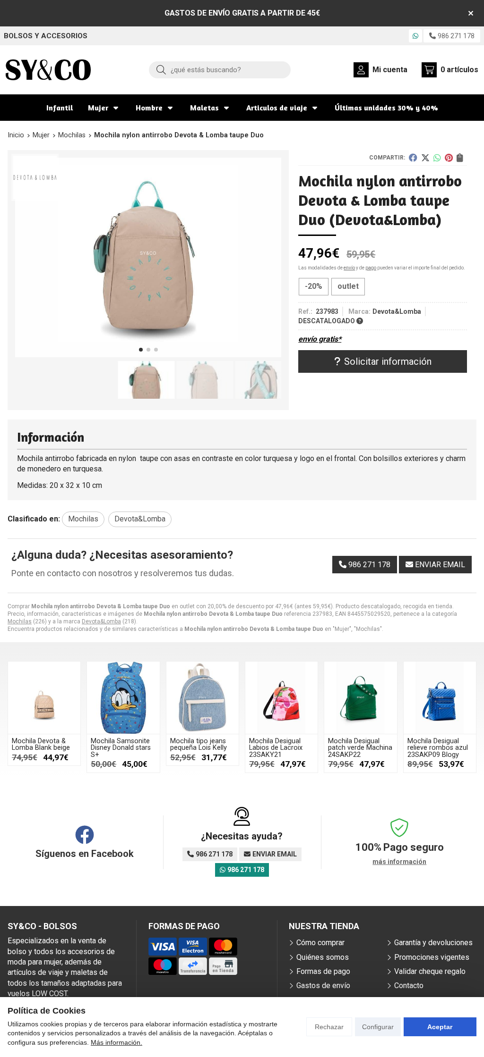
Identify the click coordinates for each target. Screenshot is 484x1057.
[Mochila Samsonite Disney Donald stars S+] (123, 698)
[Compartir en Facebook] (413, 157)
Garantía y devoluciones (433, 942)
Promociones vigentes (431, 957)
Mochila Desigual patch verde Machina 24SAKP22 (360, 748)
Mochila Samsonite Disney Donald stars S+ (121, 748)
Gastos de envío (323, 985)
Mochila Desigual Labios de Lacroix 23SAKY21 (275, 748)
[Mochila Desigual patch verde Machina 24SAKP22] (360, 698)
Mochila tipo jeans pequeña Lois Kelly (198, 744)
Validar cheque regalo (430, 971)
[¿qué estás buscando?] (220, 69)
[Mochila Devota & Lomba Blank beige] (44, 698)
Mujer (98, 107)
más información (399, 861)
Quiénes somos (322, 957)
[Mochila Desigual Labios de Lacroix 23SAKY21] (281, 698)
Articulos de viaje (276, 107)
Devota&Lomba (101, 621)
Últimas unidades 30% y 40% (386, 107)
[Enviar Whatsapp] (415, 36)
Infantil (59, 107)
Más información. (116, 1042)
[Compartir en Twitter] (425, 157)
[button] (141, 350)
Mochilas (20, 621)
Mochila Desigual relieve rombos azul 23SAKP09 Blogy (437, 748)
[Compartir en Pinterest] (449, 157)
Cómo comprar (320, 942)
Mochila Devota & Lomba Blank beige (41, 744)
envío (349, 267)
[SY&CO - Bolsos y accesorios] (48, 69)
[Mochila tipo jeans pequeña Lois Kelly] (202, 698)
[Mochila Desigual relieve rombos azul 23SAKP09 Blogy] (440, 698)
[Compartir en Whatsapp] (437, 157)
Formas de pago (323, 971)
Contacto (409, 985)
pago (370, 267)
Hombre (149, 107)
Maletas (204, 107)
